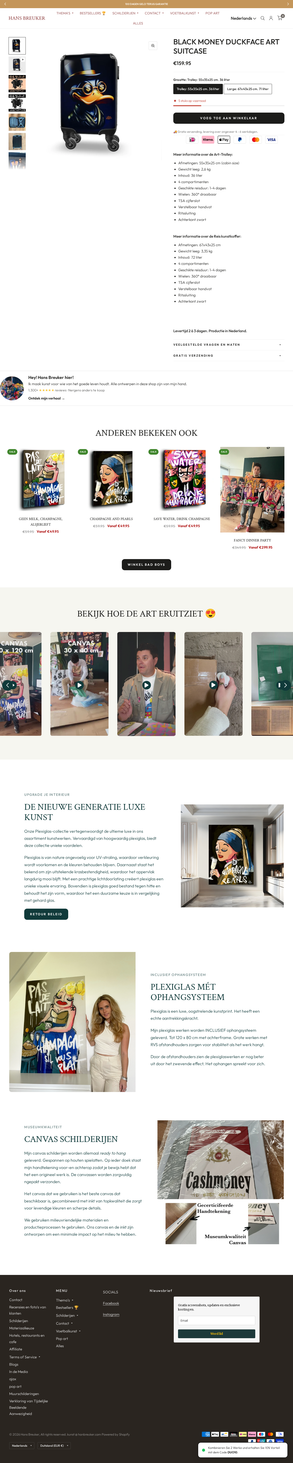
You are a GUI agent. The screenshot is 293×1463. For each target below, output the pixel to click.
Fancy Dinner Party (252, 540)
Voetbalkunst (183, 13)
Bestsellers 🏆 (93, 13)
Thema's (63, 13)
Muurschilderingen (24, 1393)
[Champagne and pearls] (111, 479)
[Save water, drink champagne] (182, 479)
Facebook (111, 1303)
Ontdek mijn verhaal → (46, 398)
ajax (12, 1379)
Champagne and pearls (111, 519)
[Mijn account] (271, 18)
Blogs (13, 1364)
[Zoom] (153, 45)
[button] (7, 685)
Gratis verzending (193, 355)
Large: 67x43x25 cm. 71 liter (248, 89)
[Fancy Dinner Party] (252, 489)
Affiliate (15, 1349)
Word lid (216, 1334)
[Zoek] (262, 18)
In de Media (18, 1371)
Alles (138, 23)
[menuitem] (65, 13)
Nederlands (242, 18)
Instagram (111, 1314)
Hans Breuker (27, 18)
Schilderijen (123, 13)
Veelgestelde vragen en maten (206, 345)
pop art (15, 1386)
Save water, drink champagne (182, 519)
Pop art (212, 13)
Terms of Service (23, 1357)
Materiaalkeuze (21, 1328)
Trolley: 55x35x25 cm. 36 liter (198, 89)
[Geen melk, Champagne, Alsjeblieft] (41, 479)
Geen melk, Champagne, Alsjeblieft (40, 522)
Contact (153, 13)
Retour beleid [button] (46, 914)
